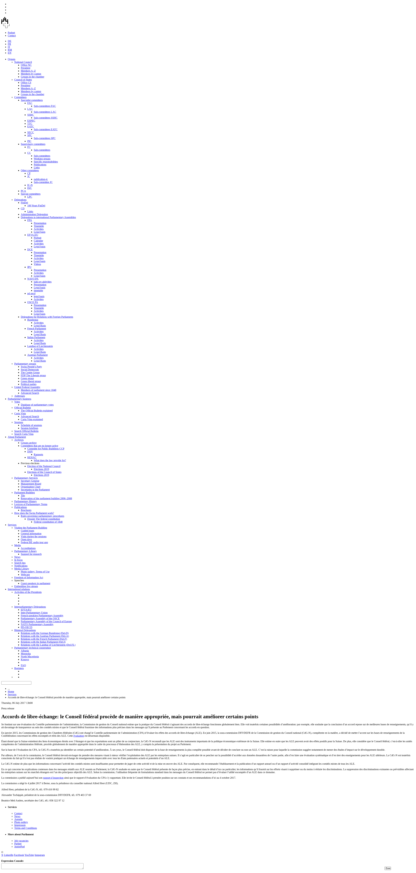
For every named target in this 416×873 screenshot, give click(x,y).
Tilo (23, 495)
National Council (23, 62)
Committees (20, 97)
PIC (29, 141)
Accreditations (28, 548)
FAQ (23, 665)
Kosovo (25, 659)
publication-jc (41, 179)
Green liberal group (31, 381)
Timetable (39, 226)
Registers (19, 668)
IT (9, 47)
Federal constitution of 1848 (48, 521)
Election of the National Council (43, 466)
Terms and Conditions (25, 828)
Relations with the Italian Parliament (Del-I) (43, 642)
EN (9, 52)
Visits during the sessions (33, 536)
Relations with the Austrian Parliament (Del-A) (45, 636)
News (17, 557)
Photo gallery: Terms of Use (35, 571)
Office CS (26, 82)
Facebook (19, 855)
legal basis (39, 296)
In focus (18, 560)
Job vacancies (21, 840)
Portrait (37, 237)
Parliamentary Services (26, 478)
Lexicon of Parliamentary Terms (30, 504)
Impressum (20, 825)
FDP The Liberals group (33, 375)
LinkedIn (8, 855)
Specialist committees (32, 100)
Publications (40, 164)
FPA (29, 220)
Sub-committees (42, 150)
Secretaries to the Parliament (35, 489)
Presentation (40, 223)
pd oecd (31, 293)
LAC (30, 109)
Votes (17, 401)
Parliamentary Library (25, 551)
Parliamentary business (19, 398)
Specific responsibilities (46, 161)
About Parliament (17, 437)
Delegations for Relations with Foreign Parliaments (47, 316)
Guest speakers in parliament (35, 583)
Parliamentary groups (25, 363)
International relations (19, 589)
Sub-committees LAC (45, 111)
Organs (11, 59)
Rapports (38, 454)
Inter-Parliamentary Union (34, 612)
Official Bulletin (22, 407)
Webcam (25, 574)
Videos (37, 264)
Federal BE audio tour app (34, 542)
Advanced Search (30, 393)
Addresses (19, 396)
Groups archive (29, 442)
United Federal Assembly (27, 387)
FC (29, 147)
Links (37, 167)
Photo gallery (21, 822)
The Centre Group (30, 372)
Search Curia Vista (23, 434)
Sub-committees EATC (46, 129)
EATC (30, 126)
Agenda (18, 819)
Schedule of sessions (31, 425)
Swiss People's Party (31, 366)
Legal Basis (40, 325)
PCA (23, 191)
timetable (38, 290)
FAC (29, 103)
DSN (30, 451)
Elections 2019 (41, 469)
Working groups (42, 158)
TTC (29, 123)
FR (9, 44)
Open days (26, 539)
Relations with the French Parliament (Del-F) (44, 639)
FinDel (24, 202)
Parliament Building (24, 492)
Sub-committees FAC (45, 106)
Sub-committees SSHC (46, 117)
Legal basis (39, 232)
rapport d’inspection (53, 777)
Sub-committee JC (43, 182)
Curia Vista (20, 413)
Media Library (21, 568)
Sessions (18, 422)
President (25, 68)
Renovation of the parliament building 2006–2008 (46, 498)
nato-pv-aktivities (43, 281)
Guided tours (27, 530)
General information (31, 533)
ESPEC (31, 120)
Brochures (26, 510)
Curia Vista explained (32, 419)
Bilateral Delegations (25, 630)
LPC (29, 196)
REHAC (31, 457)
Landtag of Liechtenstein (40, 346)
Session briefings (29, 428)
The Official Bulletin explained (37, 410)
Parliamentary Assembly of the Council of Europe (46, 621)
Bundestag (32, 319)
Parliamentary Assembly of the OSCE (40, 618)
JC (28, 176)
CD (23, 208)
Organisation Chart (30, 486)
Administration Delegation (34, 214)
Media (17, 545)
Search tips (20, 562)
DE (9, 41)
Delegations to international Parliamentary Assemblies (48, 217)
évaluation (78, 735)
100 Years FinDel (36, 205)
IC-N (30, 185)
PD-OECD (26, 627)
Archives (19, 439)
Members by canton (31, 73)
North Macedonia (30, 656)
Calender (38, 240)
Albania (25, 650)
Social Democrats (30, 369)
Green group (27, 378)
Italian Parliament (36, 337)
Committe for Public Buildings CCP (45, 448)
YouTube (29, 855)
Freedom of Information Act (28, 577)
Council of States (23, 79)
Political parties (28, 384)
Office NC (26, 65)
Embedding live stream (26, 586)
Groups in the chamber (32, 76)
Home (11, 691)
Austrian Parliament (37, 355)
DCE (30, 249)
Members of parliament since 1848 (38, 390)
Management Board (31, 483)
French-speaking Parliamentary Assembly (42, 615)
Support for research (31, 554)
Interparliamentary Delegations (30, 606)
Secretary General (30, 480)
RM (10, 49)
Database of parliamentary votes (37, 404)
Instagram (40, 855)
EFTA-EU (32, 234)
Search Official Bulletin (26, 431)
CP (29, 173)
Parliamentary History (25, 501)
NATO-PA (33, 278)
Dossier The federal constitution (43, 519)
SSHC (30, 114)
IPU (29, 267)
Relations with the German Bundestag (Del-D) (45, 633)
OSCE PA (32, 302)
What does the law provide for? (50, 460)
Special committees (30, 193)
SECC (30, 132)
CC (29, 152)
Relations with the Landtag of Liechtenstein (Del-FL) (48, 644)
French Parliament (36, 328)
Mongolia (26, 653)
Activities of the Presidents (28, 592)
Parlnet (11, 32)
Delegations (20, 199)
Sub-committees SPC (45, 138)
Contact (12, 35)
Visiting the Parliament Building (30, 527)
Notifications (20, 565)
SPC (29, 135)
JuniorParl (19, 846)
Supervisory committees (33, 144)
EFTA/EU (26, 609)
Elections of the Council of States (44, 472)
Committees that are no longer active (39, 445)
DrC (29, 188)
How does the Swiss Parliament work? (34, 513)
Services (12, 524)
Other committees (30, 170)
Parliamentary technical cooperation (32, 647)
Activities (39, 229)
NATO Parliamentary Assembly (37, 624)
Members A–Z (28, 70)
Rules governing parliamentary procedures (42, 516)
